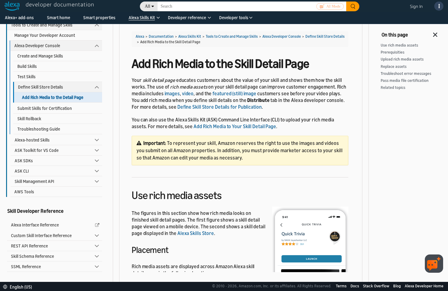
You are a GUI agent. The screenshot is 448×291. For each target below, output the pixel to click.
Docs (355, 285)
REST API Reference (29, 245)
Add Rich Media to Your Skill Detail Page (235, 126)
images (172, 93)
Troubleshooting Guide (38, 128)
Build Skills (27, 66)
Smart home (58, 17)
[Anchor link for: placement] (173, 249)
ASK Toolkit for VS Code (37, 150)
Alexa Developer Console (37, 45)
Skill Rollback (29, 118)
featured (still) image (234, 93)
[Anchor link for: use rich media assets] (227, 194)
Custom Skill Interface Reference (41, 235)
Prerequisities (392, 52)
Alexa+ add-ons (19, 17)
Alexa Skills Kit (142, 17)
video (188, 93)
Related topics (393, 87)
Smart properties (99, 17)
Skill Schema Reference (32, 256)
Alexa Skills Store (195, 233)
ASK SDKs (24, 160)
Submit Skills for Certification (44, 108)
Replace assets (394, 66)
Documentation (161, 36)
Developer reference (187, 17)
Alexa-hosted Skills (32, 139)
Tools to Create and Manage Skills (42, 24)
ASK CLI (22, 171)
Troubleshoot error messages (406, 73)
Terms (341, 285)
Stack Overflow (376, 285)
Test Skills (26, 76)
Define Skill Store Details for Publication (219, 107)
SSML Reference (26, 266)
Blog (397, 285)
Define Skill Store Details (40, 86)
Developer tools (233, 17)
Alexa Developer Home (424, 285)
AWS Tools (24, 191)
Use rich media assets (399, 45)
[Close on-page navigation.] (435, 33)
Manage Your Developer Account (44, 35)
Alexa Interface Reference (35, 224)
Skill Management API (34, 181)
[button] (142, 19)
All (147, 6)
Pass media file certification (404, 80)
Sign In (416, 6)
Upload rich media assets (402, 59)
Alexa (140, 36)
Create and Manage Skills (40, 55)
